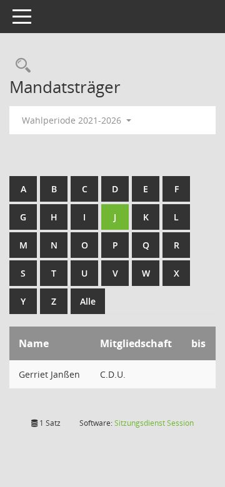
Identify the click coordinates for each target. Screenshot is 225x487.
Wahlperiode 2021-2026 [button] (73, 120)
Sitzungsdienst (154, 423)
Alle (88, 301)
